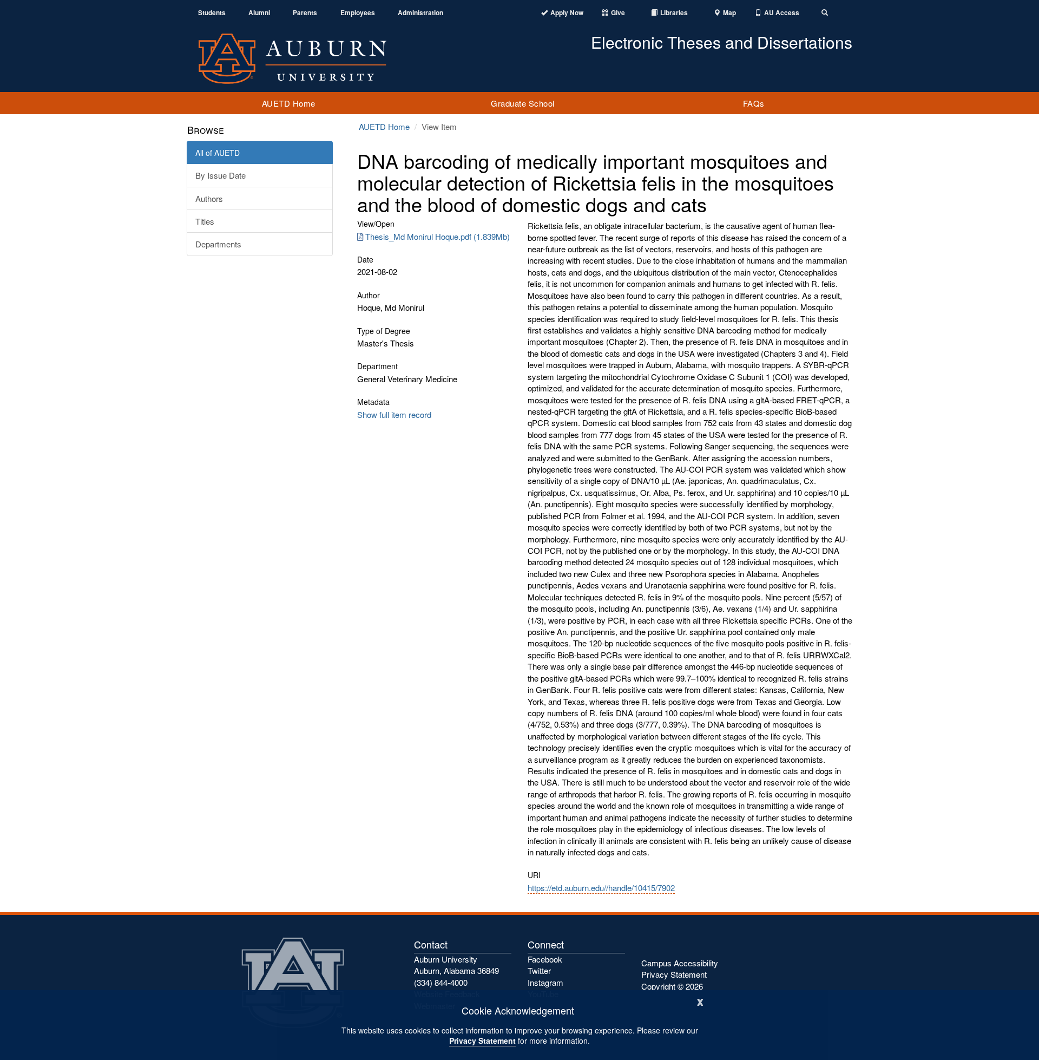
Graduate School (523, 103)
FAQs (754, 103)
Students (212, 12)
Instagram (545, 982)
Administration (420, 12)
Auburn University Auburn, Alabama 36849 (456, 964)
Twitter (539, 970)
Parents (305, 12)
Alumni (259, 12)
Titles (204, 221)
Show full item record (394, 414)
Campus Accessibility (679, 963)
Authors (209, 198)
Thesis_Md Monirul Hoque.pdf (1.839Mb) (437, 236)
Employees (357, 12)
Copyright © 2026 (672, 986)
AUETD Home (288, 103)
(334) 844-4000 (441, 982)
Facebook (545, 959)
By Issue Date (220, 175)
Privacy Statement (482, 1040)
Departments (218, 244)
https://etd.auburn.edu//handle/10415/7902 (601, 887)
